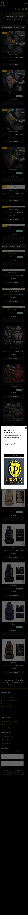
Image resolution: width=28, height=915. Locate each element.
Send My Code (14, 455)
